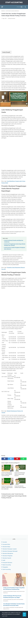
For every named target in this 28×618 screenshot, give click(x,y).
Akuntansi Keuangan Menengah (10, 551)
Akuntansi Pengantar (7, 555)
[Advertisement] (14, 35)
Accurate (5, 542)
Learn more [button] (4, 616)
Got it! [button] (24, 614)
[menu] (2, 7)
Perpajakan (5, 567)
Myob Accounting (7, 564)
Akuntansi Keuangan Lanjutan (10, 549)
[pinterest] (17, 458)
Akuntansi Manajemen (8, 553)
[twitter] (11, 458)
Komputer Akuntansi (7, 562)
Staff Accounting (14, 2)
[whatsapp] (23, 458)
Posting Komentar (11, 18)
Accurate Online (6, 544)
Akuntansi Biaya (6, 546)
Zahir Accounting (7, 569)
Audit (4, 560)
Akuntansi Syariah (7, 558)
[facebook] (4, 458)
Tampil (8, 52)
